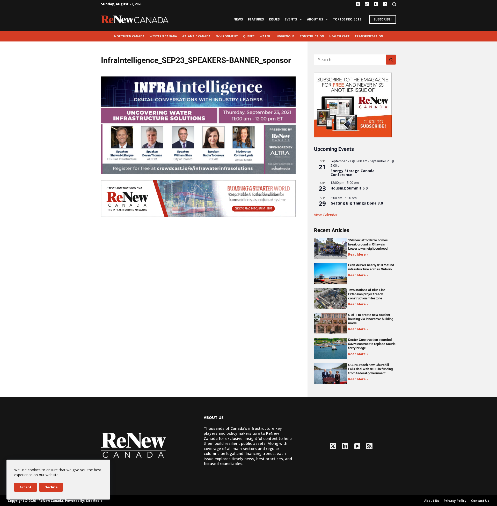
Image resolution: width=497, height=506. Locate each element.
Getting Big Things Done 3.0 (357, 203)
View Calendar (326, 214)
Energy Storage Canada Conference (353, 172)
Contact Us (480, 501)
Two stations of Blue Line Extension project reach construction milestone (366, 294)
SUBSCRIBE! (383, 19)
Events (291, 19)
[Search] (394, 4)
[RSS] (385, 4)
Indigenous (285, 36)
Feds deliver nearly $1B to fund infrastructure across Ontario (371, 267)
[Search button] (391, 60)
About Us (315, 19)
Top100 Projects (347, 19)
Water (265, 36)
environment (227, 36)
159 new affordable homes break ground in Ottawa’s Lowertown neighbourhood (368, 244)
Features (256, 19)
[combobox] (350, 59)
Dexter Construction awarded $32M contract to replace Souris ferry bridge (372, 344)
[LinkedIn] (367, 4)
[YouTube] (376, 4)
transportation (369, 36)
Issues (274, 19)
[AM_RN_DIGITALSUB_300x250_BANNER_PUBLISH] (353, 104)
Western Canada (163, 36)
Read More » (358, 254)
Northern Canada (129, 36)
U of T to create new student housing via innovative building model (370, 319)
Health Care (339, 36)
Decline (51, 487)
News (238, 19)
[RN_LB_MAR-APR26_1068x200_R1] (198, 198)
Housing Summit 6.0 (349, 188)
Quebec (248, 36)
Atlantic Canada (196, 36)
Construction (312, 36)
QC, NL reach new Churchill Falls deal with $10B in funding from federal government (370, 369)
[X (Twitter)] (358, 4)
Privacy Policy (455, 501)
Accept (25, 487)
